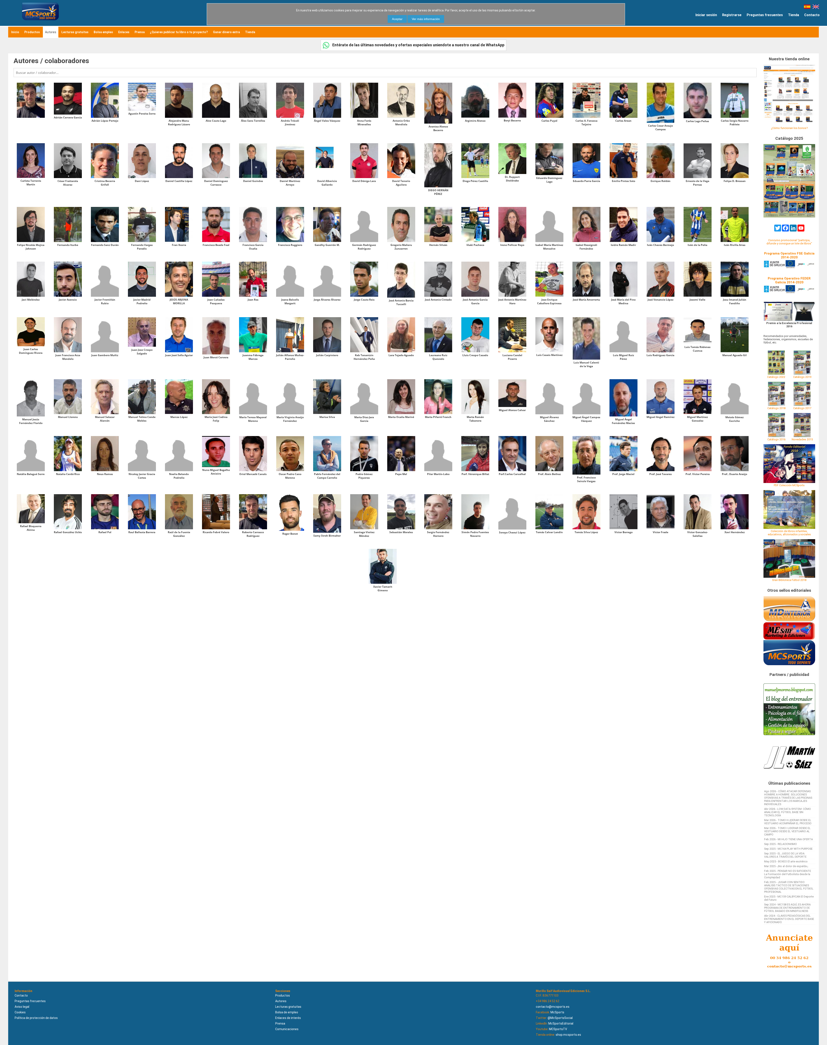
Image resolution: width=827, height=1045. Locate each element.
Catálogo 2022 (776, 377)
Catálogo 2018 (776, 408)
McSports (557, 1012)
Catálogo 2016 (776, 439)
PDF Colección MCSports (789, 485)
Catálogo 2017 (802, 408)
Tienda (793, 15)
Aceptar (397, 19)
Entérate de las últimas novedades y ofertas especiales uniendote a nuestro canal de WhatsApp (417, 45)
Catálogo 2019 (802, 377)
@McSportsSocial (560, 1018)
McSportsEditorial (560, 1023)
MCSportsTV (558, 1029)
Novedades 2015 (802, 439)
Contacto (812, 15)
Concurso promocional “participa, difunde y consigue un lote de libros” (789, 242)
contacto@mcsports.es (552, 1006)
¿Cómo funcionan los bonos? (789, 128)
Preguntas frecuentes (765, 15)
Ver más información (426, 19)
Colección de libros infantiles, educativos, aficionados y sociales (789, 532)
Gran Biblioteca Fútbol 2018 (789, 580)
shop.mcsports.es (568, 1034)
